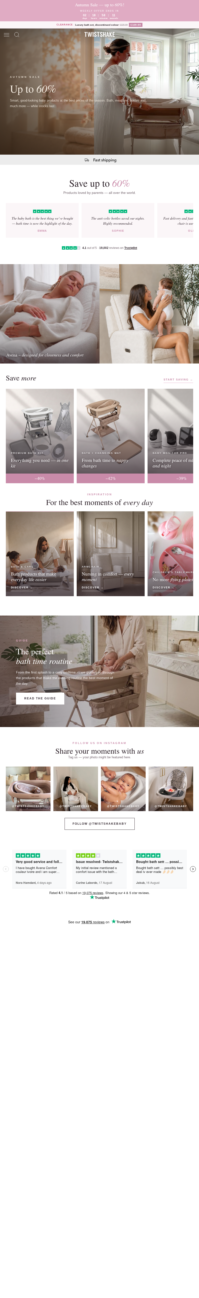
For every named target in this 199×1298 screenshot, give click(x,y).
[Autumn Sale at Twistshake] (99, 92)
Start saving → (178, 379)
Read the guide (40, 698)
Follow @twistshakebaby (100, 823)
